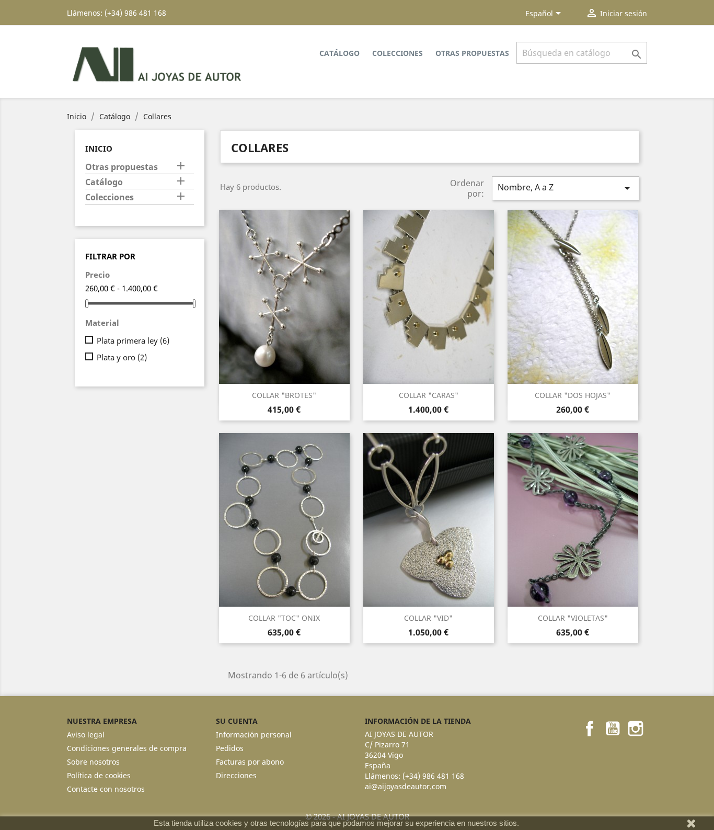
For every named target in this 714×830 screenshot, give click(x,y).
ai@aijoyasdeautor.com (405, 786)
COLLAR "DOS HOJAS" (573, 395)
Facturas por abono (250, 762)
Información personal (254, 735)
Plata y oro (122, 357)
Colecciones (397, 53)
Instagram (635, 728)
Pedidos (230, 748)
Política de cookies (99, 775)
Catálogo (339, 53)
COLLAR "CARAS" (428, 395)
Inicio (98, 148)
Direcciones (236, 775)
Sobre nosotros (93, 762)
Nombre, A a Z (566, 188)
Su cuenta (237, 721)
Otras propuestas (472, 53)
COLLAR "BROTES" (284, 395)
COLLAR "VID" (428, 618)
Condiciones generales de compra (127, 748)
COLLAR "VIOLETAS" (573, 618)
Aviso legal (86, 735)
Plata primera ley (133, 340)
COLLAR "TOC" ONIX (284, 618)
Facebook (589, 728)
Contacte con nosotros (106, 789)
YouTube (612, 728)
